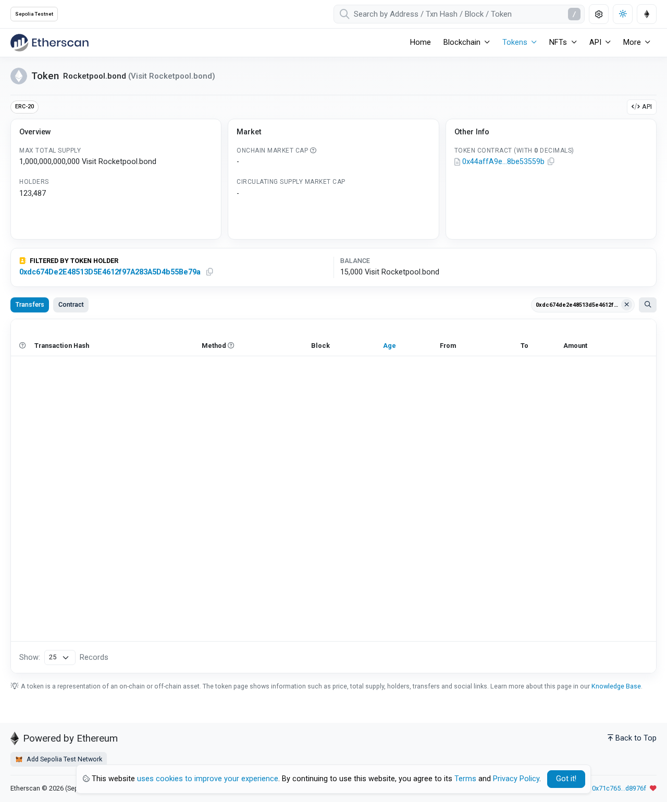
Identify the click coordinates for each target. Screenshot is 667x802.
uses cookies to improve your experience (207, 778)
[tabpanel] (333, 496)
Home (420, 42)
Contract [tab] (71, 304)
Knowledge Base (616, 686)
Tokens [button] (514, 42)
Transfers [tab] (30, 304)
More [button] (632, 42)
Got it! (566, 778)
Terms (465, 778)
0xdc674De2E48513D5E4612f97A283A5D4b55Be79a (110, 272)
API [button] (595, 42)
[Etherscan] (49, 42)
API (647, 106)
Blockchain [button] (461, 42)
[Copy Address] (551, 162)
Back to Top (636, 738)
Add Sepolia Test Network (63, 759)
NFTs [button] (558, 42)
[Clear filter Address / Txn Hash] (627, 304)
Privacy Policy (516, 778)
